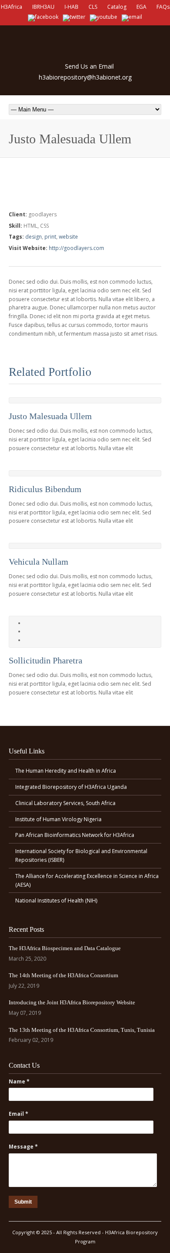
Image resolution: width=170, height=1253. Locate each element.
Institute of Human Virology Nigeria (58, 819)
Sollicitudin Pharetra (45, 660)
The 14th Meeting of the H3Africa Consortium (63, 975)
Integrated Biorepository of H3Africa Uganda (71, 787)
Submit (23, 1202)
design (33, 236)
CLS (92, 6)
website (68, 236)
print (50, 236)
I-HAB (71, 6)
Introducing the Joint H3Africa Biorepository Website (72, 1002)
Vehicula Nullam (38, 561)
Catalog (116, 6)
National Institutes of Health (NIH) (56, 900)
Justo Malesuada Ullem (50, 416)
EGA (141, 6)
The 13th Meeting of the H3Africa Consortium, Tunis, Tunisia (82, 1030)
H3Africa (11, 6)
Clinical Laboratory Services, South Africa (65, 803)
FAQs (163, 6)
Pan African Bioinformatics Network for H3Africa (74, 835)
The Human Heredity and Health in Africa (65, 770)
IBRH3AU (43, 6)
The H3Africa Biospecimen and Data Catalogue (65, 948)
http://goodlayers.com (76, 248)
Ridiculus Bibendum (45, 489)
